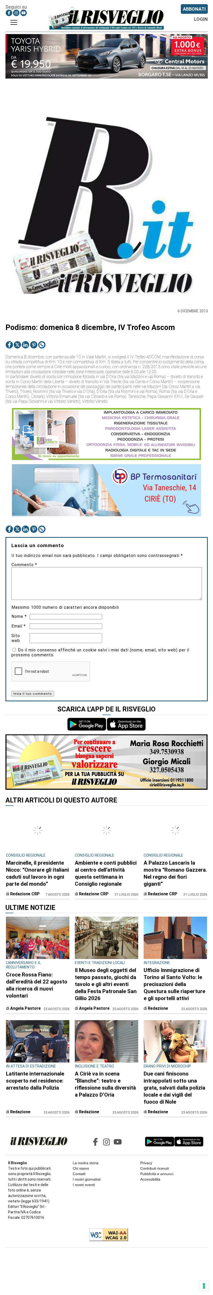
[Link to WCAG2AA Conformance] (106, 1235)
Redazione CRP (25, 893)
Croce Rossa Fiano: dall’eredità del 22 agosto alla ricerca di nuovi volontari (36, 985)
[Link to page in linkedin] (25, 344)
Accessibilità (150, 1179)
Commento (24, 564)
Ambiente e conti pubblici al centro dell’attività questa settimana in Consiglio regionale (106, 873)
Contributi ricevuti (154, 1168)
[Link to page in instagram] (16, 13)
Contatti (79, 1174)
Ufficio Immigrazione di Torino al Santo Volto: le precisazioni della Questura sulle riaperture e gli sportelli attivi (174, 984)
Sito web (15, 638)
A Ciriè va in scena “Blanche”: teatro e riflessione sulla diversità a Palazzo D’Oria (105, 1084)
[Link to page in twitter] (17, 344)
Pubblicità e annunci (156, 1174)
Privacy (146, 1163)
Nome (19, 616)
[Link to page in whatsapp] (41, 344)
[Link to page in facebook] (9, 13)
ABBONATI (194, 9)
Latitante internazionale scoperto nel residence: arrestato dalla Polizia (35, 1081)
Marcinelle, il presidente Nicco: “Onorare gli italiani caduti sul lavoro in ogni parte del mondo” (37, 873)
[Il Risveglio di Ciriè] (106, 18)
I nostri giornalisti (87, 1179)
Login (201, 19)
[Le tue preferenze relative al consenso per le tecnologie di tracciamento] (204, 1286)
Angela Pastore (25, 1008)
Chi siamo (81, 1168)
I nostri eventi (84, 1185)
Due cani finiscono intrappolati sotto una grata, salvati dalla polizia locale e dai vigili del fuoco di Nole (174, 1088)
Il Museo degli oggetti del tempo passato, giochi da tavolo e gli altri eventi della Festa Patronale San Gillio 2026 (106, 984)
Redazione (158, 1008)
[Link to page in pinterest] (33, 344)
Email (18, 626)
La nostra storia (85, 1163)
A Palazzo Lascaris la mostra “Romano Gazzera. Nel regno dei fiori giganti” (175, 873)
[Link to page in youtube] (23, 13)
